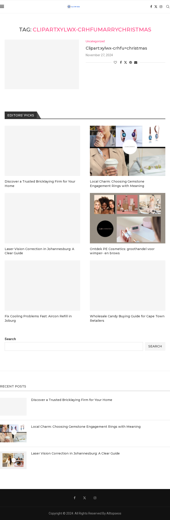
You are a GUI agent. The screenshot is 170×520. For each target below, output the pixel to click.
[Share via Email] (135, 62)
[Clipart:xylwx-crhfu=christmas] (42, 64)
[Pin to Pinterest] (130, 62)
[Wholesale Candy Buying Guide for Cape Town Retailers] (127, 285)
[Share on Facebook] (121, 62)
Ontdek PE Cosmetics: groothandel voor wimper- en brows (122, 251)
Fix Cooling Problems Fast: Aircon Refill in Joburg (38, 318)
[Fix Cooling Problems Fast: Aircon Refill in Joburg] (42, 285)
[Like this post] (115, 62)
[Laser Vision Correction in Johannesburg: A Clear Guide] (42, 218)
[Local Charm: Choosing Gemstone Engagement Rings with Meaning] (127, 151)
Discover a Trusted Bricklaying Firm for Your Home (40, 183)
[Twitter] (155, 6)
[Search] (168, 6)
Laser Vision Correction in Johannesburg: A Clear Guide (39, 251)
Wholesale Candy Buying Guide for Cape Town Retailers (127, 318)
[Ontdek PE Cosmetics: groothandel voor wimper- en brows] (127, 218)
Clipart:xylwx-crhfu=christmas (116, 48)
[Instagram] (161, 6)
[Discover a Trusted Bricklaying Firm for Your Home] (42, 151)
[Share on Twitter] (125, 62)
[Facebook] (151, 6)
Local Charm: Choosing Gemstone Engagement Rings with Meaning (117, 183)
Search (10, 339)
